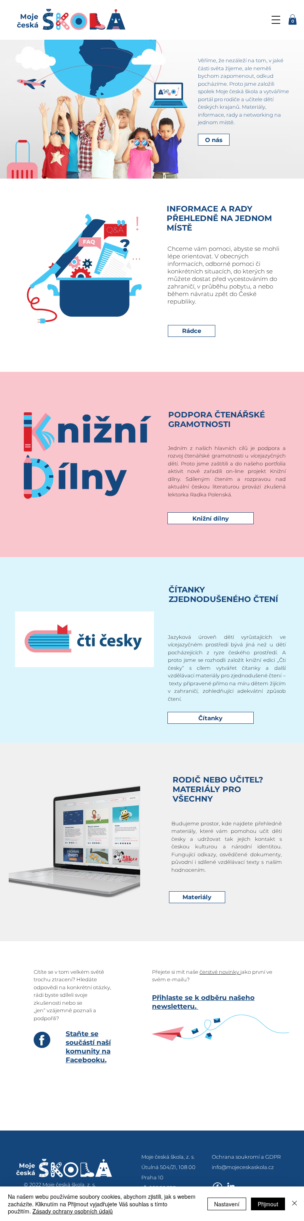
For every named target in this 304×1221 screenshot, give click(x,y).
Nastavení (226, 1204)
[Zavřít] (294, 1204)
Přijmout (268, 1204)
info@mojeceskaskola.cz (243, 1167)
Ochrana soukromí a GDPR (246, 1157)
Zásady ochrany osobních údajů (72, 1211)
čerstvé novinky (220, 972)
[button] (276, 20)
